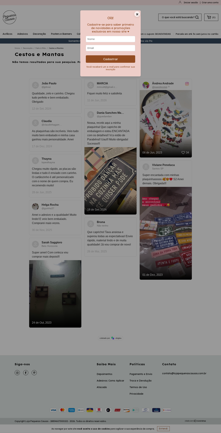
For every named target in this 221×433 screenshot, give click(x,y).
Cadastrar (110, 59)
